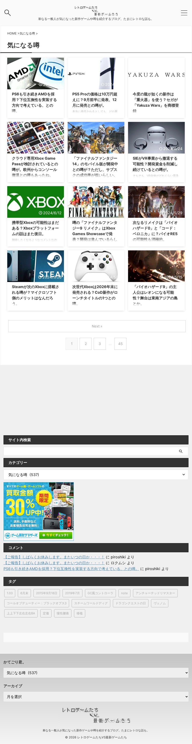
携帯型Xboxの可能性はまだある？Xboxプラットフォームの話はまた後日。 (35, 228)
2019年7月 (72, 593)
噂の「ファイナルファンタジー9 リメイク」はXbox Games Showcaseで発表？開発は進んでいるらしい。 (94, 233)
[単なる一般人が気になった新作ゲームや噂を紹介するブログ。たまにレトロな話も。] (96, 13)
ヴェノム (160, 603)
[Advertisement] (96, 400)
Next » (97, 326)
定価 (46, 613)
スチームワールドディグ (91, 603)
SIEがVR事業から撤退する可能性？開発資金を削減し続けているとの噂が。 (155, 164)
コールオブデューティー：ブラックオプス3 (36, 603)
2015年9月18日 (46, 593)
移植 (80, 613)
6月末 (24, 593)
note (124, 593)
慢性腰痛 (63, 613)
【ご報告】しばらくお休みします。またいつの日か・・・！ (54, 557)
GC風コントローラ (100, 593)
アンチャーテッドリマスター (155, 593)
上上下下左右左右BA (21, 613)
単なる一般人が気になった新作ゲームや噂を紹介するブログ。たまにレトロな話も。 (96, 730)
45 (120, 344)
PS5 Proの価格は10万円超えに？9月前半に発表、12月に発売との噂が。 (94, 100)
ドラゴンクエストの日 (130, 603)
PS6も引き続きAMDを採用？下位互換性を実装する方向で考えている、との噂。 (71, 568)
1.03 (10, 593)
